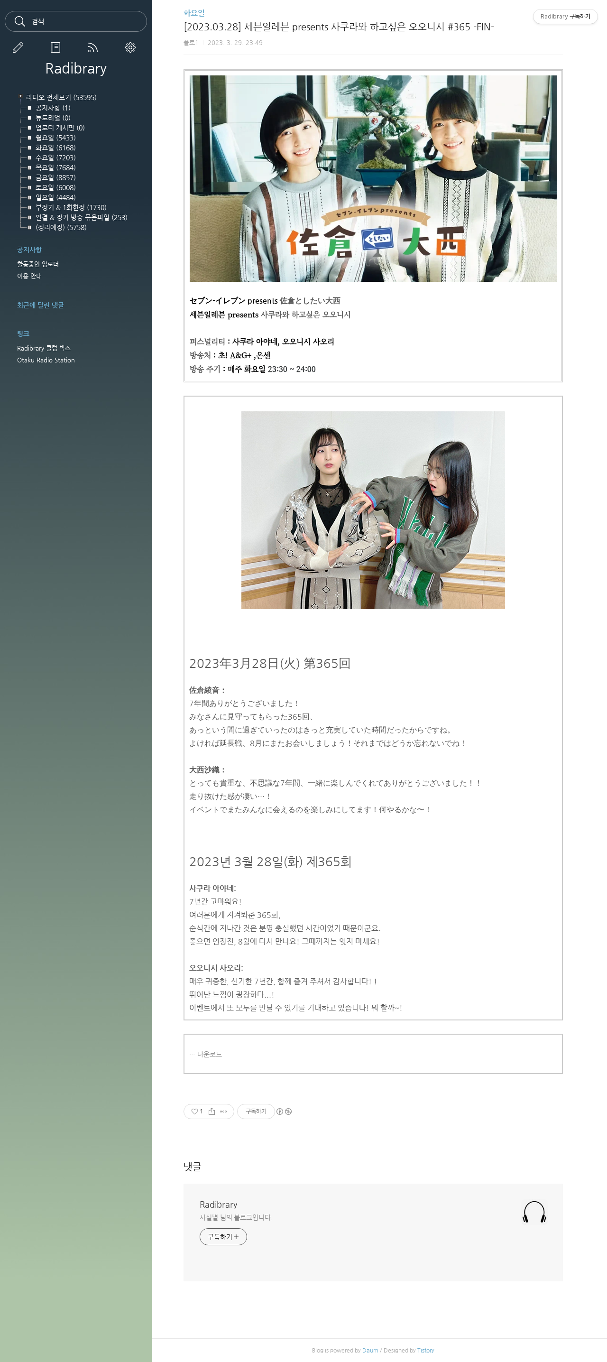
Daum (370, 1350)
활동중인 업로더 (38, 264)
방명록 (57, 47)
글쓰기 (20, 47)
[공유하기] (212, 1111)
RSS (94, 47)
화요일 (194, 13)
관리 (132, 47)
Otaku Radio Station (46, 359)
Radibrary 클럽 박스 (44, 348)
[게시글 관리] (224, 1111)
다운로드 (209, 1054)
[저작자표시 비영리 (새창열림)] (283, 1111)
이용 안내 (29, 275)
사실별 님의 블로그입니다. (236, 1217)
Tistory (425, 1350)
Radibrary (76, 68)
